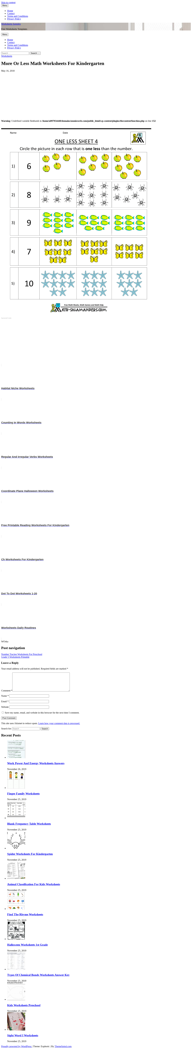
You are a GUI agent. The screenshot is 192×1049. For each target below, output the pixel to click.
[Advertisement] (91, 93)
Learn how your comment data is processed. (59, 723)
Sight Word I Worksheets (22, 1035)
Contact (11, 13)
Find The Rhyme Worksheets (25, 914)
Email (5, 701)
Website (5, 707)
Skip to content (8, 2)
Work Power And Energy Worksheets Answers (35, 763)
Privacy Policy (14, 19)
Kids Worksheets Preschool (23, 1005)
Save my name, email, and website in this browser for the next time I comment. (42, 712)
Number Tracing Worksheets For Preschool (21, 654)
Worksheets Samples (11, 24)
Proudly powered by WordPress (16, 1046)
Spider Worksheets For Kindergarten (30, 854)
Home (10, 10)
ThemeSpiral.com (63, 1046)
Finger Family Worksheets (23, 793)
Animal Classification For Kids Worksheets (33, 884)
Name (5, 696)
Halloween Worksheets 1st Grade (27, 944)
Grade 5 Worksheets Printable (15, 657)
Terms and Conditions (17, 16)
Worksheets (6, 56)
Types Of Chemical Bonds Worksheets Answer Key (38, 974)
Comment (6, 690)
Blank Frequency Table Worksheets (29, 823)
